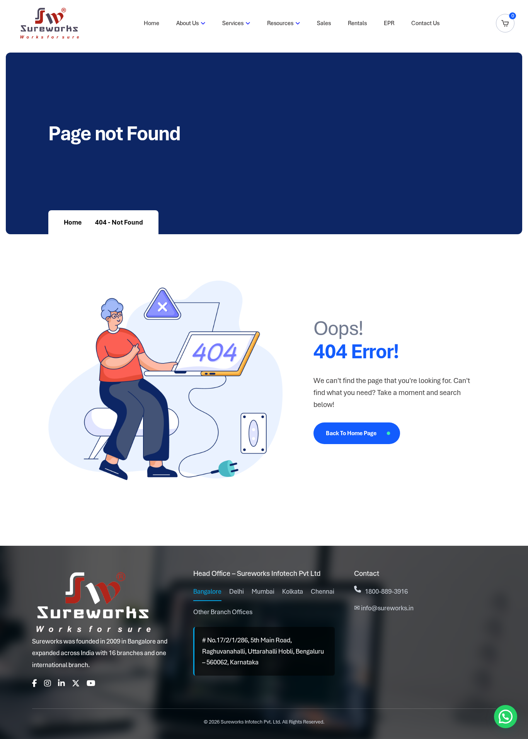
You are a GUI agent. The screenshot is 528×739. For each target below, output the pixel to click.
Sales (324, 23)
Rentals (357, 23)
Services (233, 23)
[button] (505, 716)
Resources (280, 23)
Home (151, 23)
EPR (389, 23)
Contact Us (425, 23)
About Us (187, 23)
